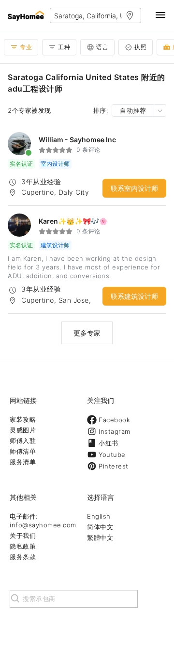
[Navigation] (160, 16)
